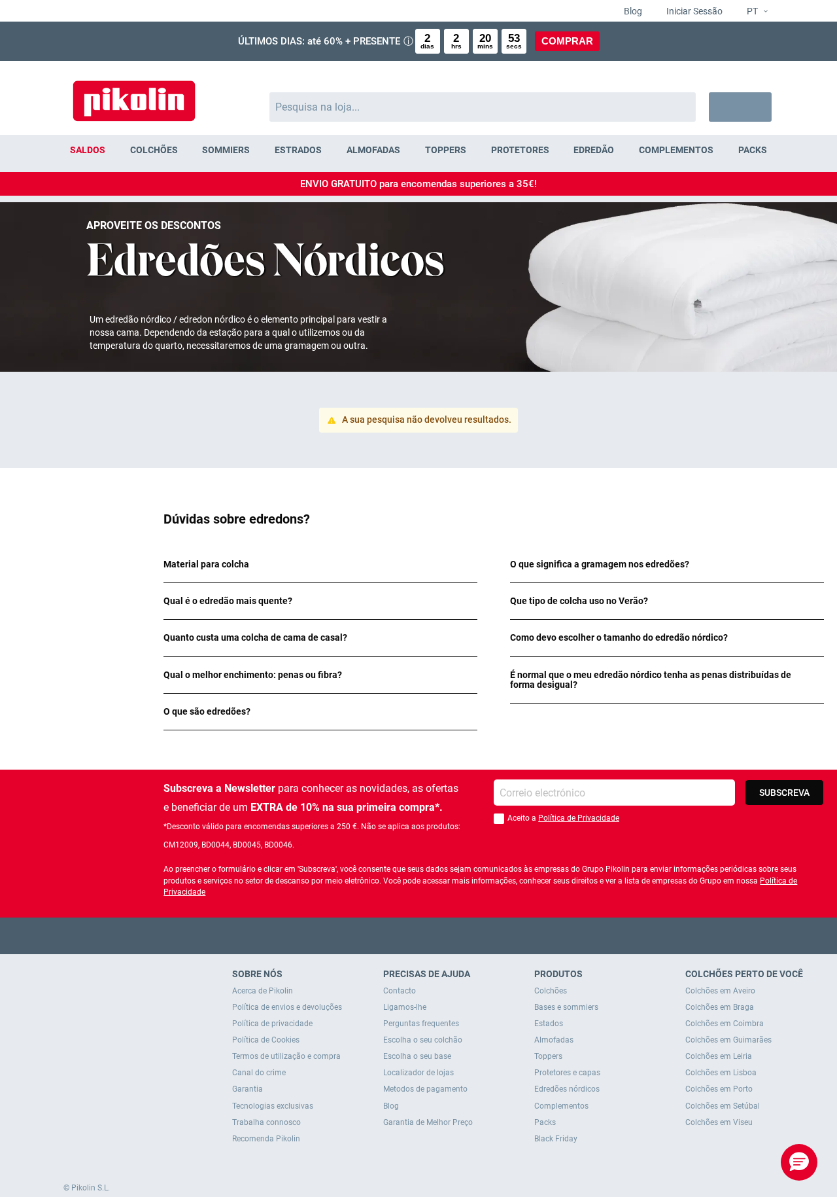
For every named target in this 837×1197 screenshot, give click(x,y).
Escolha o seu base (417, 1056)
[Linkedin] (470, 935)
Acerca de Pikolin (262, 990)
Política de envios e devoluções (287, 1007)
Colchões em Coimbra (724, 1023)
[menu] (418, 150)
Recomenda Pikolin (266, 1138)
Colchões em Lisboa (721, 1072)
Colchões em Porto (719, 1089)
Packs (545, 1122)
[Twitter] (393, 935)
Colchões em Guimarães (728, 1040)
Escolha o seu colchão (422, 1040)
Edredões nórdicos (567, 1089)
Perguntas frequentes (421, 1023)
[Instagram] (444, 935)
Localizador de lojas (418, 1072)
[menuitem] (88, 150)
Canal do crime (259, 1072)
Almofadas (553, 1040)
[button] (752, 11)
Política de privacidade (272, 1023)
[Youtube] (419, 935)
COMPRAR (567, 40)
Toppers (548, 1056)
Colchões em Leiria (718, 1056)
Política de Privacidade (578, 818)
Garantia (247, 1089)
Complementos (561, 1106)
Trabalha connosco (266, 1122)
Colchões (550, 990)
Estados (548, 1023)
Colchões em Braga (719, 1007)
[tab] (320, 564)
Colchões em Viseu (719, 1122)
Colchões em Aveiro (720, 990)
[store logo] (134, 94)
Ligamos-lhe (404, 1007)
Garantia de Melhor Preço (428, 1122)
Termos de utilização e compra (286, 1056)
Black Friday (555, 1138)
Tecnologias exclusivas (272, 1106)
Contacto (399, 990)
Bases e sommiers (566, 1007)
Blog (632, 11)
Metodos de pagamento (425, 1089)
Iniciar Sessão (693, 11)
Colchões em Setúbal (722, 1106)
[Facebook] (368, 935)
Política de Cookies (265, 1040)
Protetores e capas (567, 1072)
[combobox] (482, 107)
